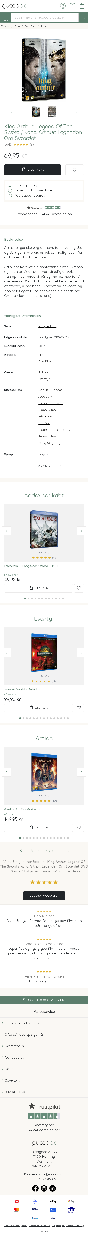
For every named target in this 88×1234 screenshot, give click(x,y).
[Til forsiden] (14, 5)
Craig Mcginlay (49, 443)
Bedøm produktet (44, 896)
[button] (12, 111)
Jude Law (45, 397)
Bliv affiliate (14, 1091)
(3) (24, 144)
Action (43, 372)
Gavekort (12, 1080)
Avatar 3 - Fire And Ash (22, 809)
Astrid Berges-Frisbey (54, 430)
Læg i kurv (32, 169)
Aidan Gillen (47, 410)
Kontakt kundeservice (22, 1023)
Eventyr (44, 379)
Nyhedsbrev (14, 1057)
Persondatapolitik (39, 1225)
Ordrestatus (14, 1046)
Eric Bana (45, 416)
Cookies (44, 1231)
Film (41, 355)
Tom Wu (44, 423)
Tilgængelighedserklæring (68, 1225)
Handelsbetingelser (15, 1225)
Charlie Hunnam (50, 390)
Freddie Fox (47, 436)
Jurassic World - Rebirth (22, 689)
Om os (9, 1069)
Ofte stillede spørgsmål (24, 1034)
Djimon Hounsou (50, 403)
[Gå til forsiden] (44, 1143)
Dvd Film (44, 361)
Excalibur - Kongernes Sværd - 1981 (31, 566)
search (83, 18)
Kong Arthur (47, 326)
